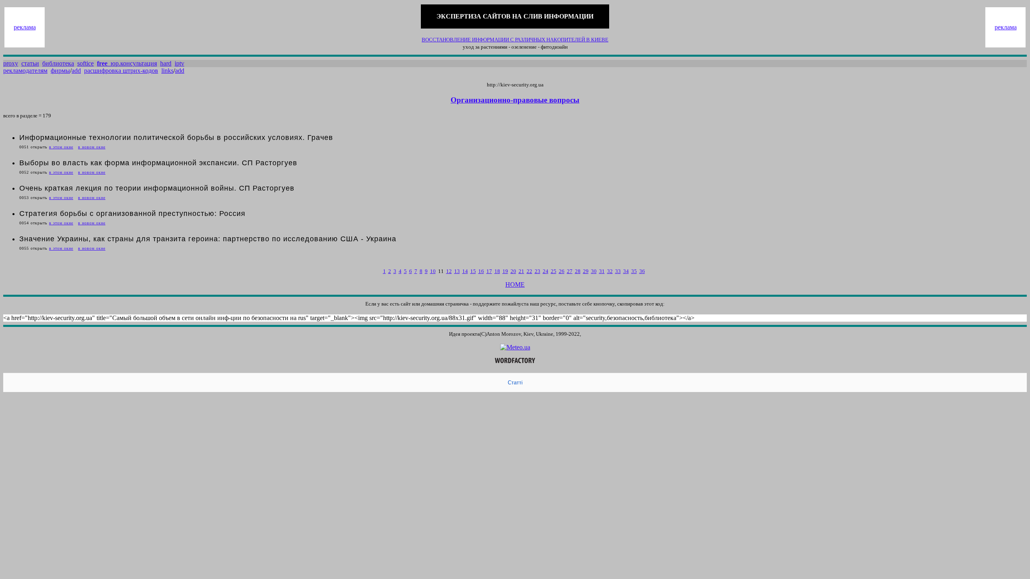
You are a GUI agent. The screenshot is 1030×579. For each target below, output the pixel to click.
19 (505, 271)
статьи (30, 63)
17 (489, 271)
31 (602, 271)
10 (433, 271)
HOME (515, 284)
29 (586, 271)
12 (449, 271)
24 (545, 271)
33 (618, 271)
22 (529, 271)
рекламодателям (25, 70)
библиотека (58, 63)
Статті (515, 383)
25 (553, 271)
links (167, 70)
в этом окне (61, 147)
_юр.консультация (127, 63)
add (76, 70)
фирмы (60, 70)
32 (610, 271)
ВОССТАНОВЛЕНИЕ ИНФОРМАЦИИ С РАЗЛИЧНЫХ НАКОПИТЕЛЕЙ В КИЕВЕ (515, 40)
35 (634, 271)
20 (513, 271)
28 (578, 271)
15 (473, 271)
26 (561, 271)
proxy (10, 63)
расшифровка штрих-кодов (121, 70)
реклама (25, 27)
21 (521, 271)
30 (594, 271)
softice (85, 63)
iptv (179, 63)
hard (165, 63)
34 (626, 271)
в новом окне (91, 147)
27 (570, 271)
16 (481, 271)
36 (642, 271)
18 (497, 271)
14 (465, 271)
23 (537, 271)
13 (457, 271)
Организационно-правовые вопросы (515, 100)
